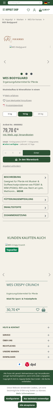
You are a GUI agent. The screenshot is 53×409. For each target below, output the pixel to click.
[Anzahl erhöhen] (20, 153)
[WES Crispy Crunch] (26, 262)
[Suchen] (41, 2)
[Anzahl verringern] (6, 153)
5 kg (10, 114)
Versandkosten (43, 373)
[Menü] (4, 2)
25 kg (43, 114)
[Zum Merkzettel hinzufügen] (38, 309)
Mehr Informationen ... (26, 393)
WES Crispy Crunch (23, 284)
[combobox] (23, 2)
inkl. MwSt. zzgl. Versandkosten (18, 134)
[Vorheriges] (5, 61)
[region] (26, 61)
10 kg (25, 114)
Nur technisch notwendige (36, 398)
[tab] (25, 184)
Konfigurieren (12, 398)
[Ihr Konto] (34, 9)
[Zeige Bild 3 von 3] (31, 74)
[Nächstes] (48, 61)
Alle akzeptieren (27, 405)
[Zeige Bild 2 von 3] (26, 74)
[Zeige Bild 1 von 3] (22, 74)
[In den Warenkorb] (43, 309)
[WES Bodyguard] (26, 61)
